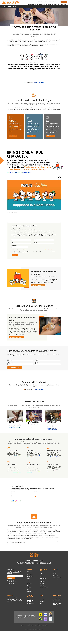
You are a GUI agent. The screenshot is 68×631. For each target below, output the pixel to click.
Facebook (13, 501)
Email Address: (9, 362)
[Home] (11, 2)
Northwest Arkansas (57, 577)
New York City (55, 575)
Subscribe (10, 578)
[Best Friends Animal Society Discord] (14, 583)
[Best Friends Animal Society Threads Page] (16, 581)
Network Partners (30, 605)
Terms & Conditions (44, 625)
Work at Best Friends (44, 587)
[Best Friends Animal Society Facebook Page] (8, 581)
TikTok (20, 501)
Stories (55, 4)
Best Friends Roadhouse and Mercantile (30, 600)
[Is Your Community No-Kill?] (34, 327)
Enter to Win (50, 135)
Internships (42, 599)
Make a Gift (31, 135)
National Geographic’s (57, 598)
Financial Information (44, 607)
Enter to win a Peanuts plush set (13, 172)
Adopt (59, 4)
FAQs (41, 603)
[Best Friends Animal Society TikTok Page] (10, 583)
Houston (54, 571)
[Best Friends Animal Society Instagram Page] (10, 581)
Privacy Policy (37, 625)
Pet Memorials (45, 1)
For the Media (42, 601)
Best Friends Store (30, 603)
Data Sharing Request (29, 625)
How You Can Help (49, 4)
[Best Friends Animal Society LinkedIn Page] (14, 581)
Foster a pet (30, 450)
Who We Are (40, 1)
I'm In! (14, 255)
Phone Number (14, 245)
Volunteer (42, 585)
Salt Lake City (55, 579)
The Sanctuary (42, 4)
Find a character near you (26, 172)
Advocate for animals (54, 450)
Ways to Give (29, 582)
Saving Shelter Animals (33, 4)
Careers (41, 597)
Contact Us (22, 625)
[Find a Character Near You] (34, 278)
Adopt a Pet (12, 135)
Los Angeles (55, 573)
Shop (53, 1)
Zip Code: (36, 362)
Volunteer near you (13, 450)
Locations (49, 1)
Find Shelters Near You (14, 367)
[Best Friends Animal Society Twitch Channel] (12, 583)
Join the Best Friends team (33, 465)
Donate (63, 1)
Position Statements (44, 605)
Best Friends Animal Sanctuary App (13, 597)
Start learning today (16, 472)
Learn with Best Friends (11, 465)
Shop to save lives (52, 464)
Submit (35, 496)
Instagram (16, 501)
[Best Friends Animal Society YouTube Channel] (8, 583)
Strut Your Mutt (30, 606)
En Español (56, 1)
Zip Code (35, 242)
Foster (41, 576)
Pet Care (28, 585)
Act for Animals (30, 576)
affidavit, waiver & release (27, 249)
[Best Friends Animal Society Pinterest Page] (12, 581)
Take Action (42, 583)
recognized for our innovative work (27, 616)
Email (12, 242)
